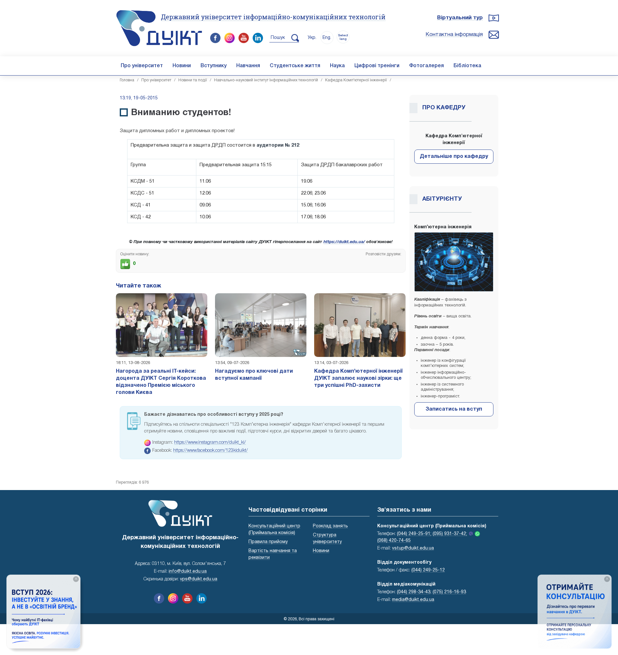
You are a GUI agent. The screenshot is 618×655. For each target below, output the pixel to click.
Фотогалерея (426, 66)
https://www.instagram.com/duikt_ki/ (210, 443)
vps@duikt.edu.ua (198, 579)
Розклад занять (330, 526)
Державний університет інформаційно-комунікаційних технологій (273, 17)
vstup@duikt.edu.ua (413, 548)
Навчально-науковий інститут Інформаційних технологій (266, 80)
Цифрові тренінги (376, 66)
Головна (127, 80)
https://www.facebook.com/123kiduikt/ (210, 451)
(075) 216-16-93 (449, 592)
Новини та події (192, 80)
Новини (182, 66)
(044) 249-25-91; (414, 534)
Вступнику (214, 66)
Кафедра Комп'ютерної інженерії (356, 80)
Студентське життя (295, 66)
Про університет (142, 66)
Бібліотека (467, 66)
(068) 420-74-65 (394, 541)
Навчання (248, 66)
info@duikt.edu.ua (188, 571)
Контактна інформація (454, 34)
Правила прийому (268, 542)
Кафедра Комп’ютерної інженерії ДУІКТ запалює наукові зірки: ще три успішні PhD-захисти (358, 378)
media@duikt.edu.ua (413, 600)
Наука (337, 66)
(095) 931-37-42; (450, 534)
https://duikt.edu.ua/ (344, 242)
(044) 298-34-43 (413, 592)
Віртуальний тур (460, 17)
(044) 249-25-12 (428, 570)
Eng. (327, 38)
